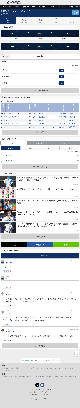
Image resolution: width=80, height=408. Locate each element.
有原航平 (17, 38)
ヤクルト (27, 368)
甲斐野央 (62, 124)
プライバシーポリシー (43, 393)
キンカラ (9, 294)
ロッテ (8, 113)
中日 (21, 368)
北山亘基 (42, 117)
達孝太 (41, 120)
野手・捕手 (40, 143)
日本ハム (58, 368)
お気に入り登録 (75, 12)
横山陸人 (62, 127)
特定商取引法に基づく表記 (40, 394)
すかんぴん (10, 331)
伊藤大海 (72, 124)
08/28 (3, 117)
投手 (13, 143)
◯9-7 (34, 113)
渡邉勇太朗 (72, 120)
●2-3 (34, 127)
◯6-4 (34, 117)
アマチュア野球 (40, 376)
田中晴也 (63, 38)
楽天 (46, 368)
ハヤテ (72, 368)
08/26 (3, 120)
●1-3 (34, 124)
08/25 (3, 124)
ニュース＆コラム (14, 7)
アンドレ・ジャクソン (46, 127)
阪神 (12, 368)
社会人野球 (64, 376)
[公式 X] (37, 385)
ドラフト (70, 7)
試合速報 (26, 7)
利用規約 (45, 391)
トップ (3, 7)
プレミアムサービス (35, 389)
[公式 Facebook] (42, 385)
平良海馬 (42, 124)
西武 (7, 120)
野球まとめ (72, 376)
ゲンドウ (9, 263)
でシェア (14, 244)
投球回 (69, 148)
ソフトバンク (40, 368)
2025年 (5, 56)
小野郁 (71, 113)
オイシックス (6, 370)
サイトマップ (36, 391)
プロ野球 (51, 7)
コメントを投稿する (40, 256)
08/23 (3, 127)
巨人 (3, 368)
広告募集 (32, 393)
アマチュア (61, 7)
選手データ (36, 7)
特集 (44, 7)
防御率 (10, 148)
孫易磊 (41, 113)
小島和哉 (72, 117)
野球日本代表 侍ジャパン (26, 376)
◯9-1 (34, 120)
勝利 (30, 148)
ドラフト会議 (13, 376)
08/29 (3, 113)
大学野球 (56, 376)
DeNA (8, 368)
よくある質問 (47, 389)
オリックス (65, 368)
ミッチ (8, 313)
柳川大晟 (62, 113)
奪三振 (49, 148)
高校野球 (49, 376)
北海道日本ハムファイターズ (15, 11)
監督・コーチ (66, 143)
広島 (17, 368)
